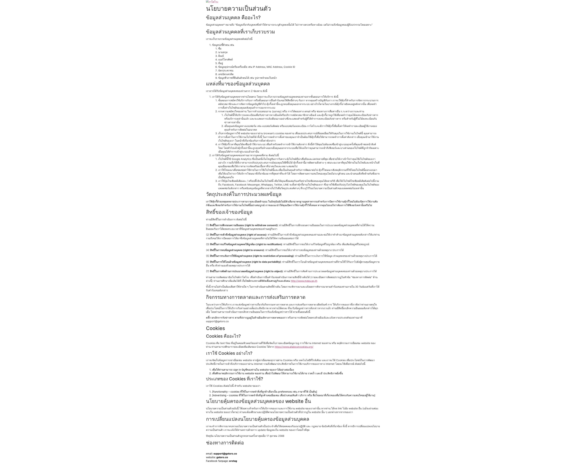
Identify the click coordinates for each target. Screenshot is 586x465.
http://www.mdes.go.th (304, 280)
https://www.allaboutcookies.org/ (294, 346)
